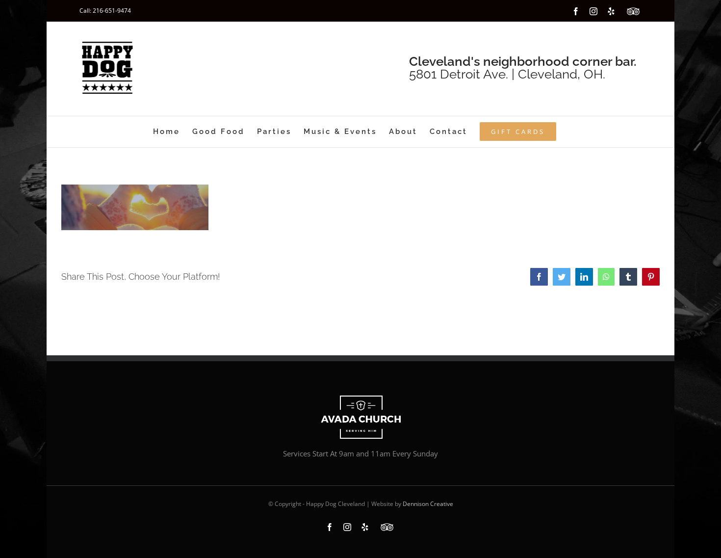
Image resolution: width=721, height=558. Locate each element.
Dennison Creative (428, 504)
